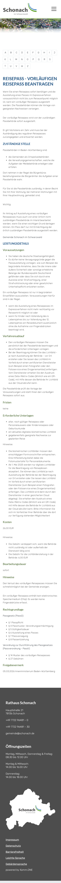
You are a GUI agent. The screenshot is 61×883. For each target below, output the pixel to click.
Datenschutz (13, 845)
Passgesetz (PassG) (13, 615)
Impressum (12, 839)
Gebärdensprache (16, 864)
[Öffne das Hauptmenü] (54, 9)
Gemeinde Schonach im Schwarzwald (22, 237)
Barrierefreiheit (15, 851)
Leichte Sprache (15, 858)
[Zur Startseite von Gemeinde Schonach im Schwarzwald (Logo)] (20, 9)
